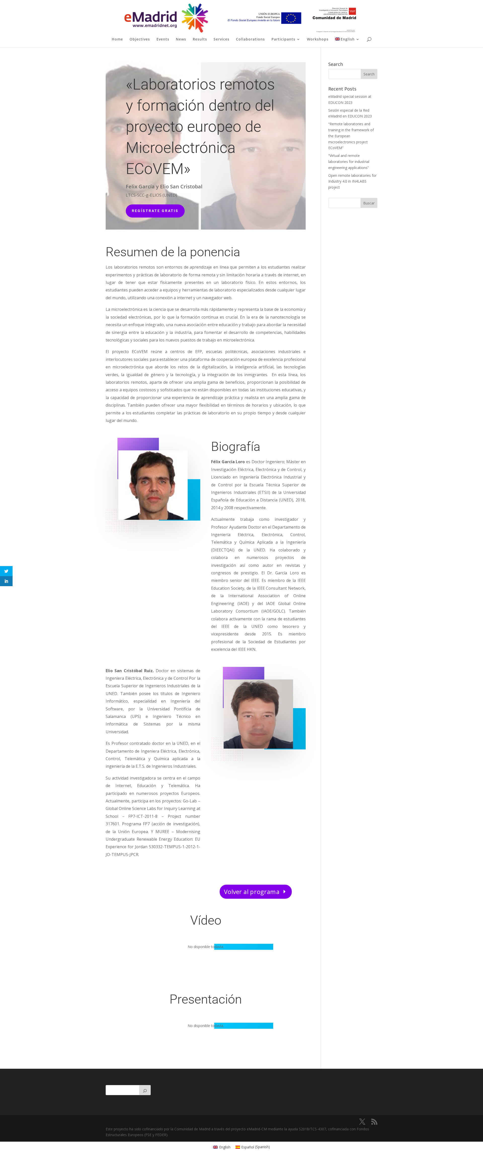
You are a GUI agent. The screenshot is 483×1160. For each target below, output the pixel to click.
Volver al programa (251, 891)
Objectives (140, 39)
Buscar (369, 203)
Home (117, 39)
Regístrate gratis (155, 211)
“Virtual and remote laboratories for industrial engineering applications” (348, 161)
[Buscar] (145, 1090)
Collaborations (250, 39)
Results (200, 39)
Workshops (318, 39)
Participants (283, 39)
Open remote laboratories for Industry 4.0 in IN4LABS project (352, 181)
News (181, 39)
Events (162, 39)
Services (221, 39)
